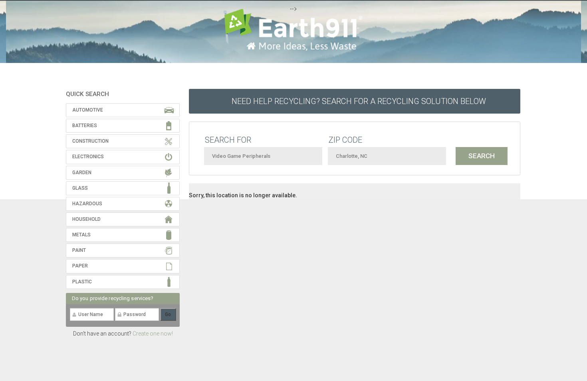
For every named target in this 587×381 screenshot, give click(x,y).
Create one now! (153, 333)
